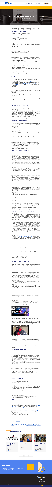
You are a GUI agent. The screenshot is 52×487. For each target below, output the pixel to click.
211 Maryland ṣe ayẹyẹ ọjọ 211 (26, 443)
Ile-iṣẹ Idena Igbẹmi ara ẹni (17, 98)
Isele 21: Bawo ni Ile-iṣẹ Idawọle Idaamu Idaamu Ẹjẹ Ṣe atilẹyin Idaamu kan (40, 444)
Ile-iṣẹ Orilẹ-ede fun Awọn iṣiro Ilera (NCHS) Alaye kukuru (24, 236)
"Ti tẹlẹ (21, 455)
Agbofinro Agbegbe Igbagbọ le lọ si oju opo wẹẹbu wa (29, 410)
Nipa (38, 3)
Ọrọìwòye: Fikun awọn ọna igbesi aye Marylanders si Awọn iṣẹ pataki (11, 444)
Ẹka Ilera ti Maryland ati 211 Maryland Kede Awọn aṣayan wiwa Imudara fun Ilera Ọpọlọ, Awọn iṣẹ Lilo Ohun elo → (33, 425)
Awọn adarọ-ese (18, 421)
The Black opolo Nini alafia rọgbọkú (31, 81)
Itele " (31, 455)
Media (36, 3)
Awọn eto (32, 3)
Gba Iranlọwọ (28, 3)
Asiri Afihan (24, 484)
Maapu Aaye (37, 484)
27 (29, 455)
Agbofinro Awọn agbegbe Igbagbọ (28, 83)
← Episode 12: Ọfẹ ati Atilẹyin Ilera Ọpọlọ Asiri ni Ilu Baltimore (18, 425)
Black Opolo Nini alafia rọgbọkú (22, 407)
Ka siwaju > (8, 450)
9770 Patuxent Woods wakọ (42, 481)
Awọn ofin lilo (28, 484)
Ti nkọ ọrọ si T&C (33, 484)
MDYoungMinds (36, 65)
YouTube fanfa (19, 303)
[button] (40, 0)
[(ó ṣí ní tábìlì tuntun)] (42, 476)
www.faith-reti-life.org (15, 411)
